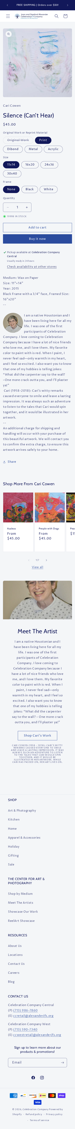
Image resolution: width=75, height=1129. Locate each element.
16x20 (30, 165)
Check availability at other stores (32, 267)
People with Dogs (49, 528)
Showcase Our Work (23, 912)
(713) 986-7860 (25, 1010)
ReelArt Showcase (21, 921)
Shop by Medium (20, 894)
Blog (11, 982)
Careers (13, 973)
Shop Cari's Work (37, 736)
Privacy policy (54, 1114)
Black (30, 189)
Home (12, 829)
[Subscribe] (62, 1062)
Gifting (13, 856)
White (48, 189)
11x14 (11, 165)
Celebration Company (35, 1109)
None (11, 189)
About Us (15, 946)
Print (43, 140)
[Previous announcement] (7, 5)
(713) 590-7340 (25, 1030)
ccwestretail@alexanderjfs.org (37, 1035)
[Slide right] (46, 560)
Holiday (13, 847)
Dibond (13, 149)
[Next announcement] (67, 5)
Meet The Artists (20, 903)
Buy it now (37, 239)
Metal (33, 149)
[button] (8, 16)
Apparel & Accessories (24, 838)
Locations (15, 955)
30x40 (12, 174)
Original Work (20, 141)
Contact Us (16, 964)
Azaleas (11, 528)
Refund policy (34, 1114)
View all (37, 567)
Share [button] (12, 462)
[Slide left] (28, 560)
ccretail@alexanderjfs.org (33, 1016)
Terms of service (39, 1120)
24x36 (49, 165)
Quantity (9, 198)
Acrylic (53, 149)
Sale (11, 865)
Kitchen (14, 820)
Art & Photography (22, 811)
